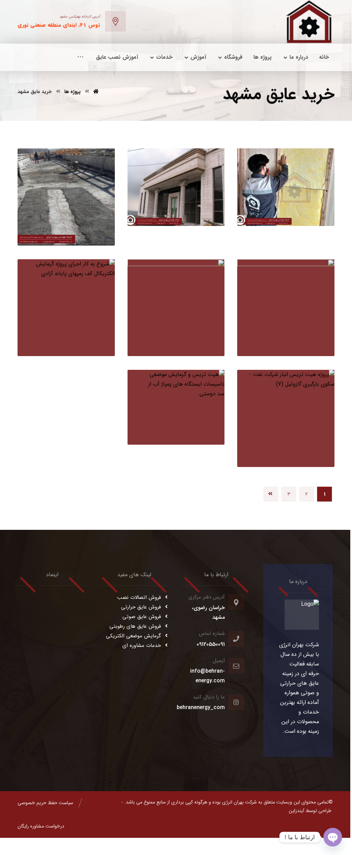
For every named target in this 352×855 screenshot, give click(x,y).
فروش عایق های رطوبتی (135, 626)
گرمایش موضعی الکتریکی (133, 636)
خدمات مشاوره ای (141, 645)
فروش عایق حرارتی (141, 607)
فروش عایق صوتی (141, 617)
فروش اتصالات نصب (139, 597)
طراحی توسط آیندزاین (310, 810)
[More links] (80, 57)
